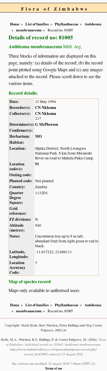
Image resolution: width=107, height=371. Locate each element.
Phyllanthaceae (66, 24)
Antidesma (92, 24)
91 (37, 164)
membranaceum (29, 30)
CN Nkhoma (45, 107)
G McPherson (46, 124)
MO (38, 136)
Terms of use (53, 368)
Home (14, 24)
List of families (37, 24)
